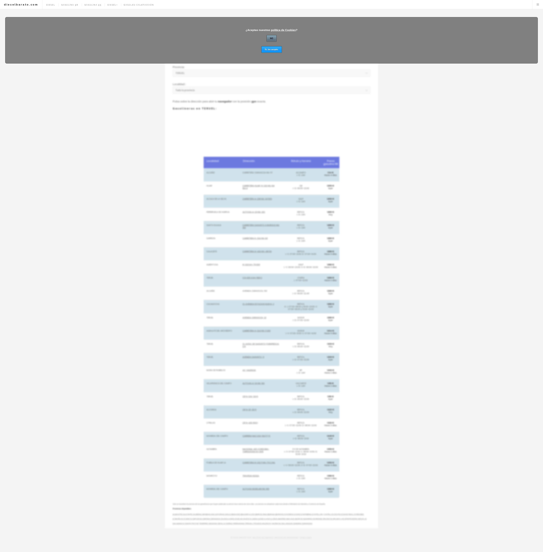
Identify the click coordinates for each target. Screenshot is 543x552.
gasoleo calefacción (139, 5)
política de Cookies (283, 30)
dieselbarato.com (21, 4)
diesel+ (112, 5)
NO (271, 38)
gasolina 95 (93, 5)
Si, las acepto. (271, 49)
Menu (537, 4)
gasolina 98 (69, 5)
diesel (50, 5)
